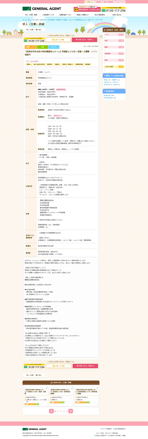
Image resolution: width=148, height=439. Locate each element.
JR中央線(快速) (108, 98)
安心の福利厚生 (100, 15)
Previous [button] (51, 411)
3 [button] (61, 411)
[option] (36, 397)
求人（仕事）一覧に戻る (33, 29)
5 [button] (67, 411)
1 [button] (55, 411)
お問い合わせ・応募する (85, 39)
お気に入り (90, 2)
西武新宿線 (107, 95)
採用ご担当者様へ (109, 2)
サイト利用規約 (107, 429)
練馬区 (106, 80)
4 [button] (64, 411)
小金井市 (106, 82)
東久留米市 (107, 84)
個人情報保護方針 (120, 429)
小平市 (114, 82)
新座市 (116, 84)
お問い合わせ (116, 15)
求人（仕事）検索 (31, 15)
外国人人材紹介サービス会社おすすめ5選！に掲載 (110, 435)
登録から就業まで (83, 15)
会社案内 (98, 2)
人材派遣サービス (48, 15)
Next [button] (70, 411)
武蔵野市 (114, 80)
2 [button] (58, 411)
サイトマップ (120, 2)
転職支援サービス (65, 15)
